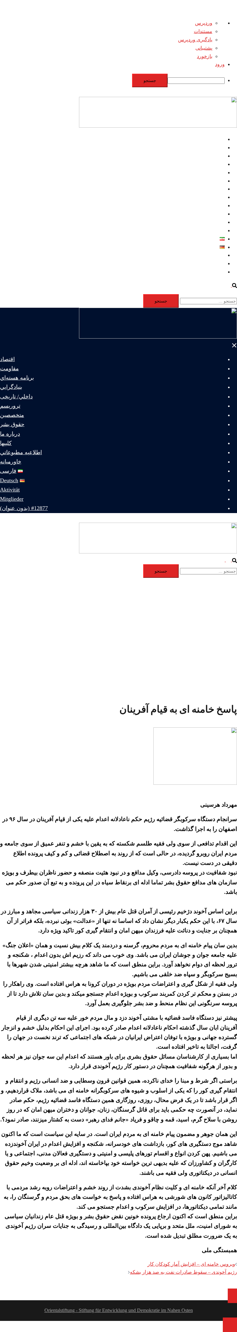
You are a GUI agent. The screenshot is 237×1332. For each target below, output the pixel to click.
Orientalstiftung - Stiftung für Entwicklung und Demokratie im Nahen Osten (118, 1310)
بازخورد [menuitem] (204, 56)
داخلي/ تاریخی (211, 172)
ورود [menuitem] (220, 64)
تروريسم (216, 180)
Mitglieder (215, 263)
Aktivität (216, 255)
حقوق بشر (214, 197)
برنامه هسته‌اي (210, 155)
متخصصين (214, 188)
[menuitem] (112, 80)
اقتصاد (218, 139)
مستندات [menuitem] (203, 31)
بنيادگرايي (215, 164)
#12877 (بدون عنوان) (203, 271)
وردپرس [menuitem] (203, 23)
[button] (231, 285)
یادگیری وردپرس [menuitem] (195, 39)
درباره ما (216, 205)
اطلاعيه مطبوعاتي (206, 222)
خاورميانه (215, 230)
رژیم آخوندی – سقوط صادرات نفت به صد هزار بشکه (183, 1272)
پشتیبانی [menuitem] (203, 48)
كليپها (219, 213)
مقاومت (216, 147)
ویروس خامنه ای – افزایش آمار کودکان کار (191, 1264)
